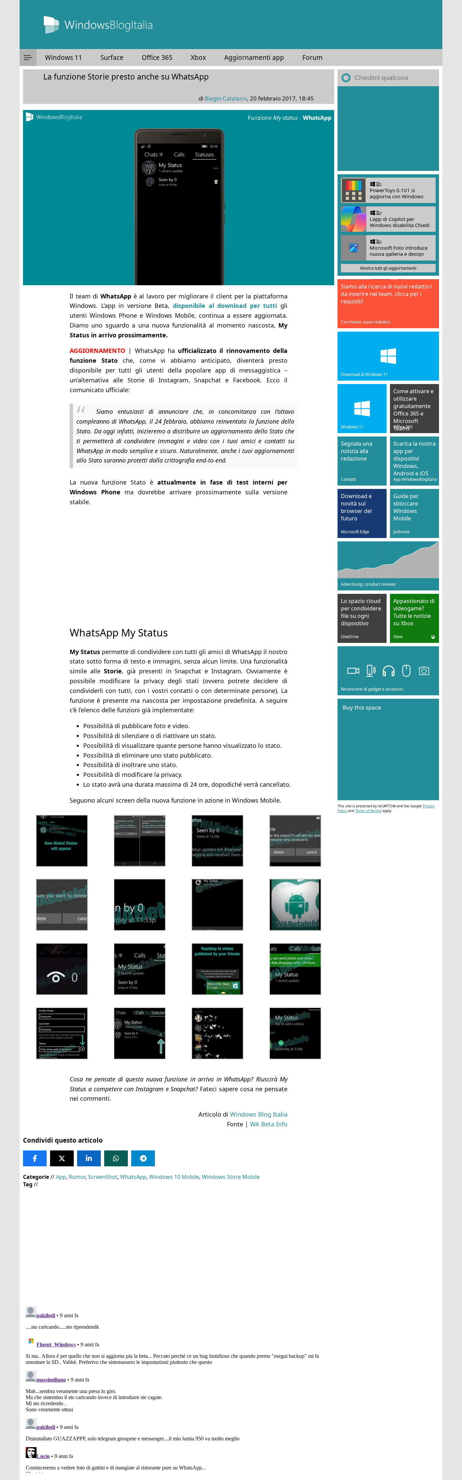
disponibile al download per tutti (225, 305)
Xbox (198, 57)
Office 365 (157, 57)
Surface (111, 57)
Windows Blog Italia (258, 1114)
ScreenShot (102, 1177)
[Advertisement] (178, 560)
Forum (312, 57)
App (61, 1177)
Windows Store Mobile (231, 1177)
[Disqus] (178, 1388)
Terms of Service (368, 810)
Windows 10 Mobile (174, 1177)
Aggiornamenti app (254, 57)
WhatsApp (133, 1177)
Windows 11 (63, 57)
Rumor (77, 1177)
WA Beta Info (268, 1124)
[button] (28, 57)
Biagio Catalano (226, 98)
